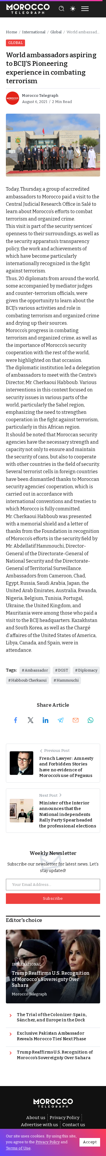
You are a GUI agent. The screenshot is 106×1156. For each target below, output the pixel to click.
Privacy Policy (48, 1142)
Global (56, 32)
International (33, 32)
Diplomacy (87, 670)
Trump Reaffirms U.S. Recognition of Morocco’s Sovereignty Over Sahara (51, 979)
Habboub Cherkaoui (29, 680)
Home (11, 32)
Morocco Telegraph (40, 95)
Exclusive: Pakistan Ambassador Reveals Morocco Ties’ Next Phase (51, 1036)
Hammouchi (68, 680)
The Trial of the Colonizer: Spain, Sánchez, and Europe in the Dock (51, 1017)
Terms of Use (18, 1148)
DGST (63, 670)
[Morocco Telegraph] (28, 8)
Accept (90, 1142)
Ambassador (36, 670)
